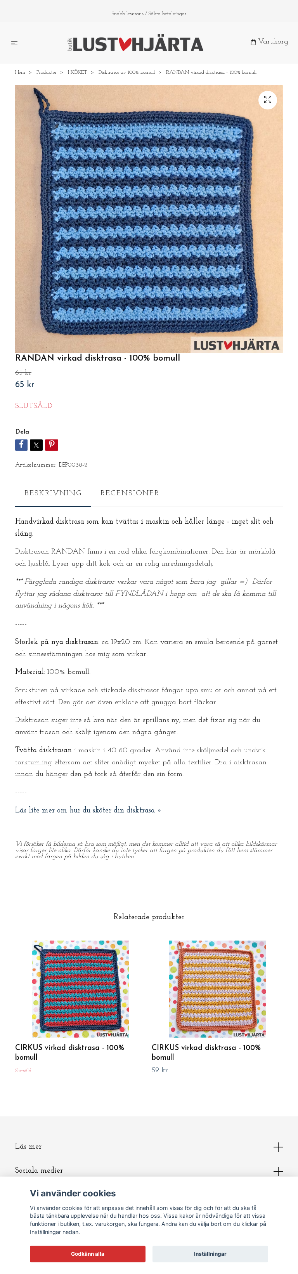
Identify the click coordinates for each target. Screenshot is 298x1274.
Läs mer (28, 1147)
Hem (20, 73)
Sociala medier (39, 1171)
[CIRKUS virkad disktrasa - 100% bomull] (80, 989)
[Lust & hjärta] (135, 43)
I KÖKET (77, 73)
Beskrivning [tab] (53, 494)
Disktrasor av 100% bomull (127, 73)
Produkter (46, 73)
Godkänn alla (87, 1254)
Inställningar (210, 1254)
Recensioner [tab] (129, 494)
